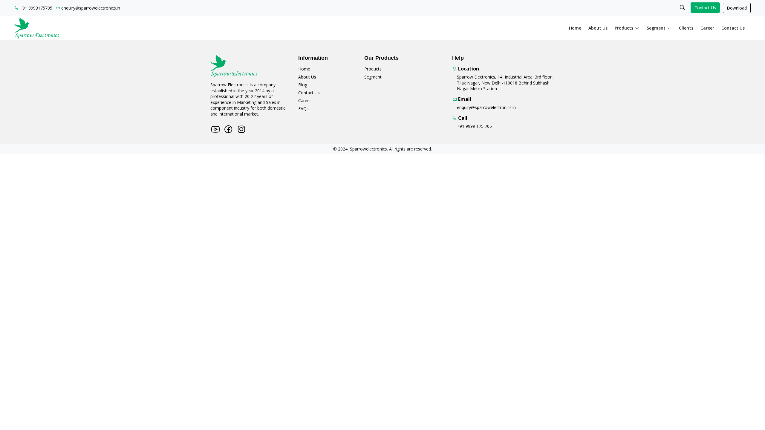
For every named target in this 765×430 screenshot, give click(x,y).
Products (624, 28)
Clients (686, 28)
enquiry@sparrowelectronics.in (90, 8)
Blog (302, 84)
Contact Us (705, 7)
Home (575, 28)
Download (737, 8)
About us (598, 28)
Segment (656, 28)
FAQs (303, 108)
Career (707, 28)
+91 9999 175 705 (474, 126)
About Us (307, 77)
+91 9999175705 (35, 8)
